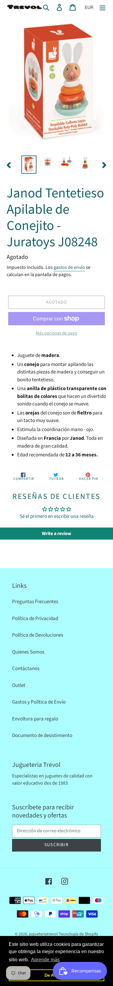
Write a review (56, 533)
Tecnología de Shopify (78, 934)
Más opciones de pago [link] (56, 333)
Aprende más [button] (45, 959)
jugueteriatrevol (43, 934)
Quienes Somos (28, 652)
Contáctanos (25, 668)
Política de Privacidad (35, 618)
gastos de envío (69, 267)
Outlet (18, 685)
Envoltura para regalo (35, 719)
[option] (29, 164)
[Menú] (102, 7)
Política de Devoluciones (37, 635)
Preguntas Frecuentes (35, 601)
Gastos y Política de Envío (39, 702)
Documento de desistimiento (42, 735)
